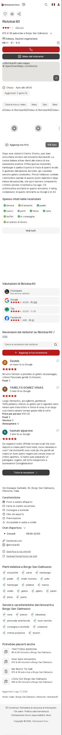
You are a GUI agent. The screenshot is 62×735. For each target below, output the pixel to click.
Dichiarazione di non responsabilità (28, 715)
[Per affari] (23, 4)
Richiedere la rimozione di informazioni (38, 707)
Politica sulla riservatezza (37, 711)
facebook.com (14, 540)
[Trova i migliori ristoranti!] (10, 4)
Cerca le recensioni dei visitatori (21, 344)
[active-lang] (53, 4)
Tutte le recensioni (24, 472)
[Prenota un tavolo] (31, 49)
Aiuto (48, 715)
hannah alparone (21, 430)
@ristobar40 (13, 544)
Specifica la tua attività (18, 551)
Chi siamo (18, 711)
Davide (14, 361)
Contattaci (14, 707)
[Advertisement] (31, 257)
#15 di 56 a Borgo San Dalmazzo (25, 33)
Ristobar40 (11, 21)
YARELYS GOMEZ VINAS (26, 387)
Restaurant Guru (40, 721)
